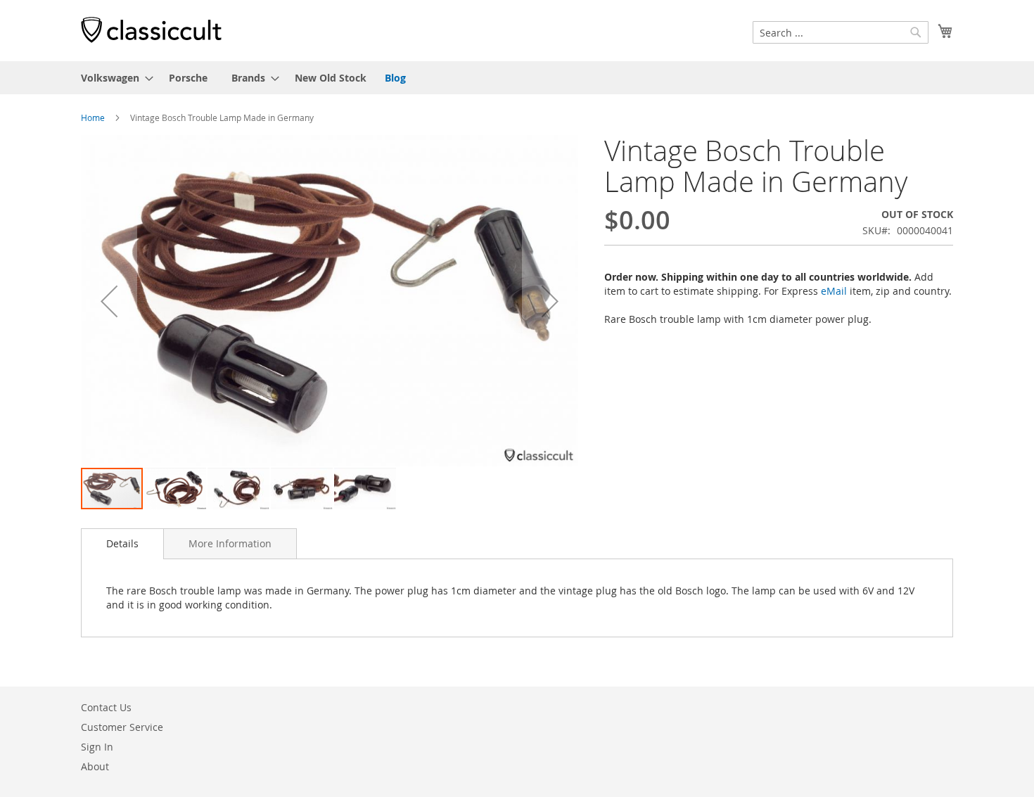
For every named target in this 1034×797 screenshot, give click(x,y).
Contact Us (106, 707)
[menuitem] (112, 77)
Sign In (97, 746)
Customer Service (122, 727)
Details (122, 543)
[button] (109, 300)
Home (93, 117)
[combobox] (840, 32)
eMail (834, 291)
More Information (230, 543)
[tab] (122, 543)
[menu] (517, 77)
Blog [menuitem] (395, 77)
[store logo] (151, 29)
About (95, 766)
